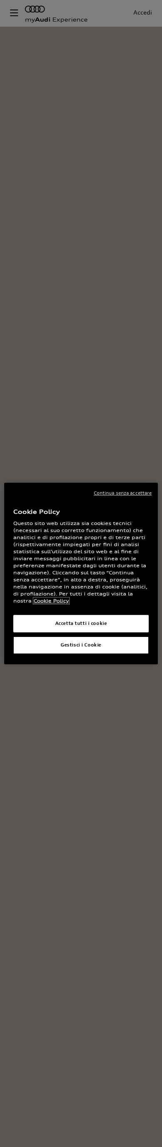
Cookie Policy (51, 601)
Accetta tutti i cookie (81, 623)
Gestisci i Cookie (81, 645)
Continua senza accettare (123, 493)
